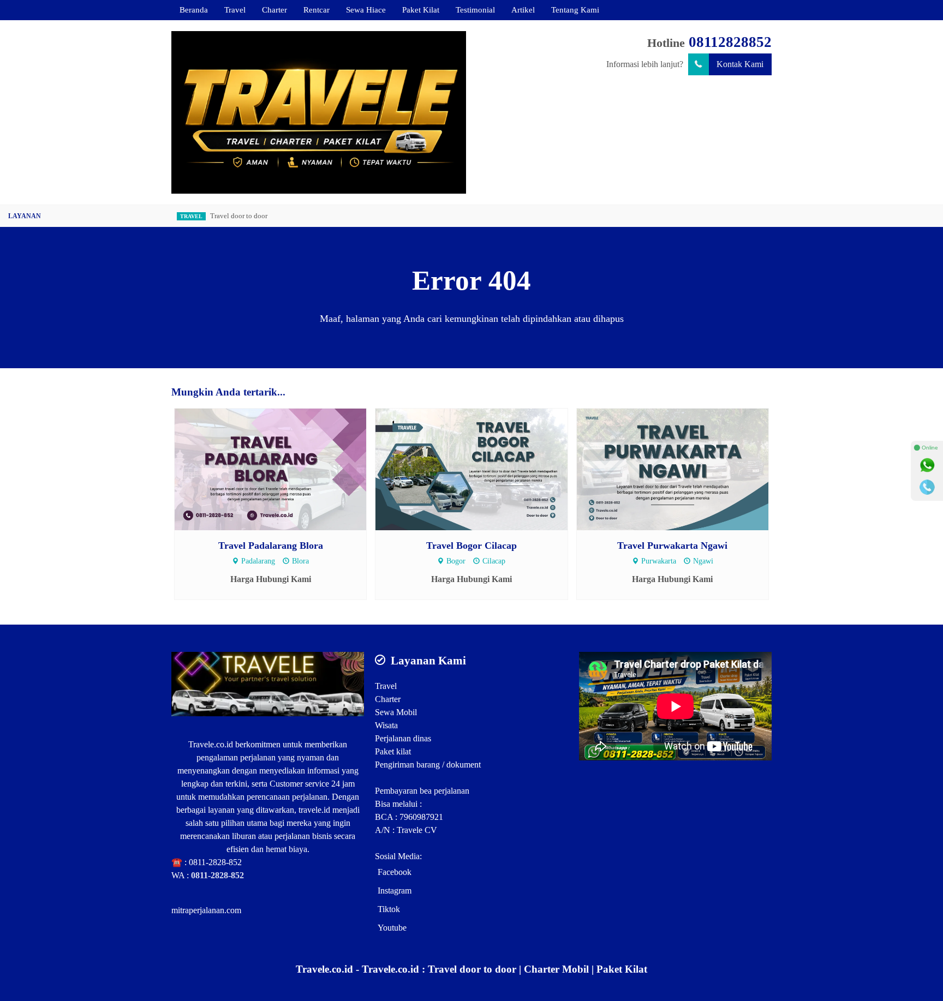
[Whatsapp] (927, 465)
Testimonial (475, 9)
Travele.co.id (210, 744)
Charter (274, 9)
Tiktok (389, 909)
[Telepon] (927, 487)
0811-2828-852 (215, 862)
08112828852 (730, 42)
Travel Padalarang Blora (270, 545)
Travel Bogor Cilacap (471, 545)
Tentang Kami (575, 9)
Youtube (392, 927)
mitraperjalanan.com (206, 910)
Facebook (394, 872)
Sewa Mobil (396, 712)
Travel (235, 9)
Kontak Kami (740, 64)
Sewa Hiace (366, 9)
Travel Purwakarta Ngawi (672, 545)
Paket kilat (393, 751)
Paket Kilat (420, 9)
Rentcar (316, 9)
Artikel (523, 9)
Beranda (194, 9)
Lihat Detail (280, 468)
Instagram (394, 890)
